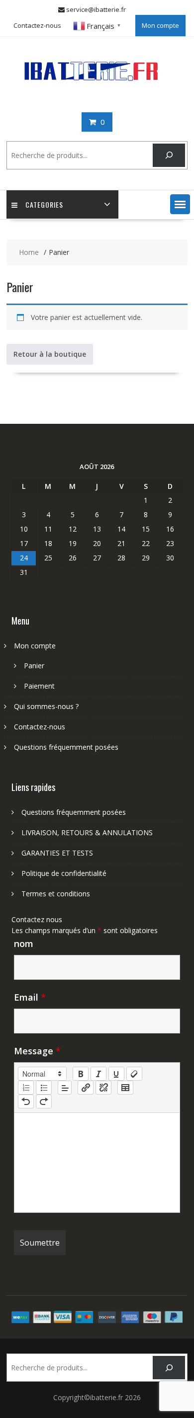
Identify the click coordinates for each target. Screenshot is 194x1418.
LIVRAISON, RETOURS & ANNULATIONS (87, 832)
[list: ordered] (26, 1088)
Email (30, 997)
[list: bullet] (44, 1088)
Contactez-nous (37, 25)
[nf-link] (86, 1088)
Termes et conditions (55, 893)
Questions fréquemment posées (66, 747)
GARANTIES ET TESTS (57, 853)
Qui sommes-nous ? (46, 706)
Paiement (39, 686)
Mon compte (160, 25)
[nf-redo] (44, 1101)
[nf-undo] (26, 1101)
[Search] (169, 155)
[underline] (116, 1074)
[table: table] (125, 1088)
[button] (180, 204)
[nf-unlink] (103, 1088)
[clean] (134, 1074)
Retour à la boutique (49, 354)
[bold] (81, 1074)
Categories (44, 204)
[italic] (98, 1074)
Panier (34, 665)
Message (37, 1051)
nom (23, 943)
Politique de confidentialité (63, 873)
